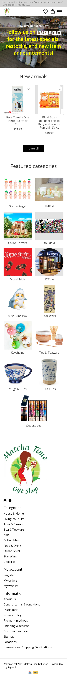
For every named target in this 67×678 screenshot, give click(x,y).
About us (10, 599)
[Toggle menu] (59, 11)
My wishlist (11, 586)
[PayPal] (35, 672)
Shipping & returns (16, 626)
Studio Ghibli (12, 551)
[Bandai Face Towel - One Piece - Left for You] (18, 99)
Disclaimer (11, 610)
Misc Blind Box (17, 316)
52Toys (49, 279)
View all (34, 148)
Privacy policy (12, 615)
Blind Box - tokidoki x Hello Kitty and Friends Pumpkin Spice (49, 122)
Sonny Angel (17, 206)
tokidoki (49, 243)
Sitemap (9, 637)
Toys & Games (13, 524)
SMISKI (49, 206)
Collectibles (11, 540)
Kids (6, 535)
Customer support (16, 631)
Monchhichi (17, 279)
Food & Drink (12, 546)
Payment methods (16, 620)
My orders (10, 580)
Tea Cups (49, 389)
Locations (10, 642)
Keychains (17, 353)
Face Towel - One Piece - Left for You (17, 120)
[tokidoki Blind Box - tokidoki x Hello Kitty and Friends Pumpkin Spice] (49, 99)
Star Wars (49, 316)
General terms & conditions (22, 604)
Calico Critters (17, 243)
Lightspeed (10, 667)
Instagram (49, 32)
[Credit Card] (30, 672)
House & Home (14, 513)
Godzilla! (9, 562)
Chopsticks (33, 426)
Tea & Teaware (49, 353)
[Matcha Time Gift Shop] (7, 11)
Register (9, 575)
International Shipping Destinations (28, 647)
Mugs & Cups (18, 389)
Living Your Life (14, 519)
